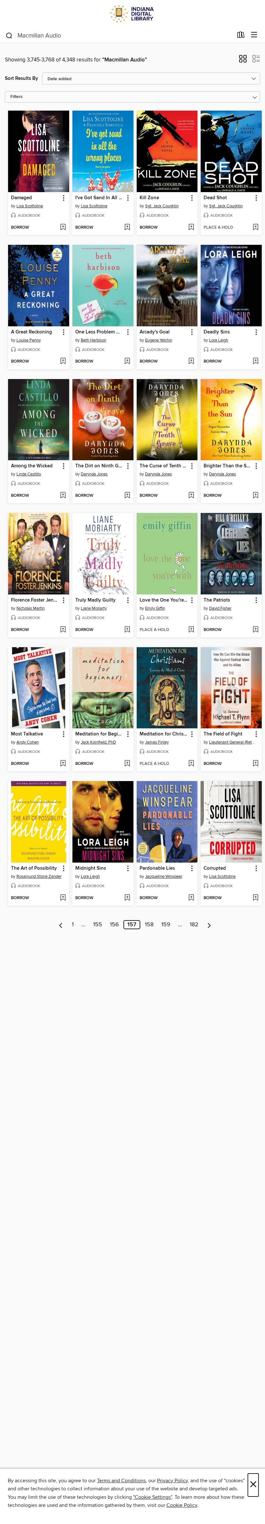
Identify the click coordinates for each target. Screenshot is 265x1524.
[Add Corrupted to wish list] (255, 898)
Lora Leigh (218, 340)
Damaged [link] (21, 198)
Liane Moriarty (94, 608)
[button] (243, 61)
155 (97, 924)
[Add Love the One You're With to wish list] (191, 630)
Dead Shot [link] (215, 198)
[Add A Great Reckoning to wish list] (63, 361)
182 (194, 924)
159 (165, 924)
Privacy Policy (172, 1480)
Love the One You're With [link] (164, 600)
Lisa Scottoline (29, 206)
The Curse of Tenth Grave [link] (164, 466)
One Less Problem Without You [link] (99, 332)
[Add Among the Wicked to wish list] (63, 496)
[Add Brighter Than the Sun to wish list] (255, 496)
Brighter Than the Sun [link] (228, 466)
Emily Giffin (155, 608)
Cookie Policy (181, 1505)
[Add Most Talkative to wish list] (63, 764)
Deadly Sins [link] (217, 332)
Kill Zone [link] (149, 198)
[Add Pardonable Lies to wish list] (191, 898)
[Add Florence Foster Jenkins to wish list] (63, 630)
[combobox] (119, 35)
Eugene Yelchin (158, 340)
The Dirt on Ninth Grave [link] (99, 466)
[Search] (9, 35)
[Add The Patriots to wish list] (255, 630)
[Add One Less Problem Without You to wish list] (127, 361)
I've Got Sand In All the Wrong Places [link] (99, 198)
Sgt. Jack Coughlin (162, 206)
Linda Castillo (28, 474)
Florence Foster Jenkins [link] (35, 600)
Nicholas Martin (30, 608)
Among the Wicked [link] (32, 466)
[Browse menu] (254, 35)
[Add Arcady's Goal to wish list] (191, 361)
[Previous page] (61, 925)
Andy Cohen (27, 742)
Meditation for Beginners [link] (99, 734)
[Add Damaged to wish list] (63, 227)
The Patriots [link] (217, 600)
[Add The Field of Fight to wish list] (255, 764)
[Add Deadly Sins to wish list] (255, 361)
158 (149, 924)
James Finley (157, 742)
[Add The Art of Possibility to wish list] (63, 898)
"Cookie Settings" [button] (152, 1497)
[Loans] (241, 36)
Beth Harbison (93, 340)
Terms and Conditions (121, 1480)
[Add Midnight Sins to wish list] (127, 898)
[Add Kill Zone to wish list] (191, 227)
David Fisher (220, 608)
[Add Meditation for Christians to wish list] (191, 764)
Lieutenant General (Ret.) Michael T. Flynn (232, 742)
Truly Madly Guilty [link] (95, 600)
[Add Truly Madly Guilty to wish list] (127, 630)
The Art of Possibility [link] (34, 868)
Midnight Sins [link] (90, 868)
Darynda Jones (94, 474)
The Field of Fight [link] (223, 734)
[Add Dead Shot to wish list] (255, 227)
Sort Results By (21, 78)
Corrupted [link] (215, 868)
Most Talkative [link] (27, 734)
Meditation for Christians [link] (164, 734)
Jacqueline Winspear (163, 876)
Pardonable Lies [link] (157, 868)
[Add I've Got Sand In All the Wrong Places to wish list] (127, 227)
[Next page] (209, 925)
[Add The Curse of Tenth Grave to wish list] (191, 496)
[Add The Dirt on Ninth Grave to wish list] (127, 496)
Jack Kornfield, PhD (98, 742)
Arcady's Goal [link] (155, 332)
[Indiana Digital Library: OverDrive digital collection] (132, 13)
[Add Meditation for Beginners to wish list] (127, 764)
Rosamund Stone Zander (38, 876)
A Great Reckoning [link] (31, 332)
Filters (16, 97)
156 (114, 924)
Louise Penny (28, 340)
